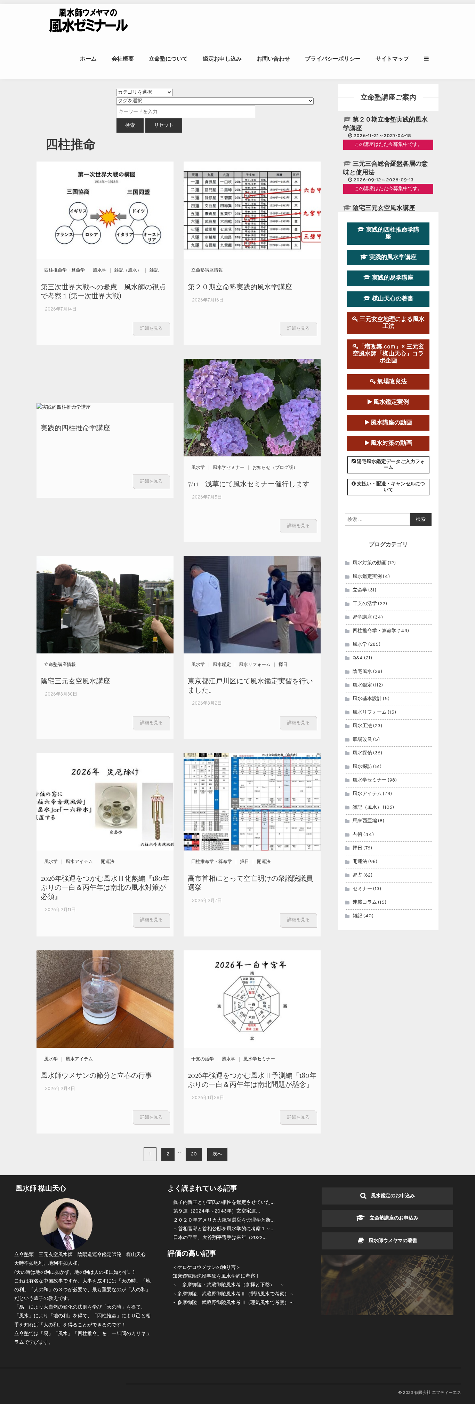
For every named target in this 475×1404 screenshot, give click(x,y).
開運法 (107, 862)
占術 (357, 835)
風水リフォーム (255, 665)
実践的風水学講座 (392, 257)
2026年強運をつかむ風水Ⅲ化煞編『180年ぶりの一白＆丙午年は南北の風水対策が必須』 (105, 887)
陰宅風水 (362, 672)
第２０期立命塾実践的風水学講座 (240, 286)
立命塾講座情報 (207, 270)
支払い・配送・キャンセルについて (390, 487)
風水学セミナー (228, 468)
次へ (217, 1154)
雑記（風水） (128, 270)
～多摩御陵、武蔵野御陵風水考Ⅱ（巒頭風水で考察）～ (233, 1294)
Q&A (358, 658)
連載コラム (365, 902)
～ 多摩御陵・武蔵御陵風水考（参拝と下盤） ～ (228, 1285)
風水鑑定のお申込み (390, 1196)
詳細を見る (151, 328)
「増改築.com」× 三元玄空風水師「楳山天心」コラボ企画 (388, 353)
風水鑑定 (222, 665)
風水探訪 (362, 767)
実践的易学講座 (392, 278)
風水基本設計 (367, 699)
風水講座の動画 (390, 422)
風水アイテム (79, 862)
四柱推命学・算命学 (64, 270)
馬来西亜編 (365, 821)
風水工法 (362, 726)
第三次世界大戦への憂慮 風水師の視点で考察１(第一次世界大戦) (103, 291)
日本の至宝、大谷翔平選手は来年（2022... (220, 1238)
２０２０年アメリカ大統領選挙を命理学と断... (224, 1220)
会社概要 (123, 59)
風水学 (99, 270)
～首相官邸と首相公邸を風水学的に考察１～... (224, 1229)
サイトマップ (392, 59)
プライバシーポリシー (333, 59)
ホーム (88, 59)
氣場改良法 (391, 381)
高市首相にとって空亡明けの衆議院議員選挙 (250, 882)
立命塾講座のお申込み (391, 1218)
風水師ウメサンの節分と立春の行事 (96, 1075)
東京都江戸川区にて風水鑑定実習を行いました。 (250, 685)
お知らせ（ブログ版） (275, 468)
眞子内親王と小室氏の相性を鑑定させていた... (224, 1203)
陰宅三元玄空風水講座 (75, 680)
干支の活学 (202, 1059)
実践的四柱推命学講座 (75, 427)
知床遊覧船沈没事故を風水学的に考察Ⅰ (216, 1276)
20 (194, 1154)
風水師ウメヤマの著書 (390, 1241)
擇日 (283, 665)
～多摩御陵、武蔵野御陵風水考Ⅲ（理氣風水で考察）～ (233, 1303)
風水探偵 (362, 753)
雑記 (154, 270)
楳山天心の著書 (392, 299)
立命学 (360, 590)
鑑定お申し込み (222, 59)
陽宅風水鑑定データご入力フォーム (390, 465)
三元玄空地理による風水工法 (391, 323)
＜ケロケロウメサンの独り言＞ (206, 1268)
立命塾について (168, 59)
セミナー (362, 889)
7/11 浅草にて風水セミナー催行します (248, 483)
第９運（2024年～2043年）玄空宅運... (216, 1211)
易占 (357, 875)
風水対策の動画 (390, 443)
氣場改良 (362, 740)
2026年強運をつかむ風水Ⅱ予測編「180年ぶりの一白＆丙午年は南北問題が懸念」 (252, 1079)
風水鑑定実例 (390, 402)
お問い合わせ (273, 59)
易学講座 (362, 617)
